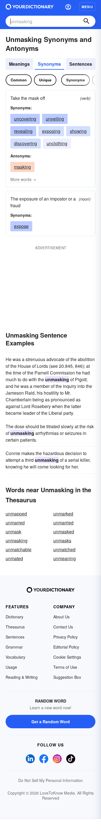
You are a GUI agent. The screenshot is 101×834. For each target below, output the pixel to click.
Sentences (80, 64)
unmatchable (18, 549)
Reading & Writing (22, 677)
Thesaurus (15, 627)
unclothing (57, 143)
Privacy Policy (65, 637)
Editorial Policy (66, 647)
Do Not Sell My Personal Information (50, 780)
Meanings (19, 64)
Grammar (14, 647)
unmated (14, 558)
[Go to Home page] (30, 6)
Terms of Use (65, 667)
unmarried (63, 522)
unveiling (55, 119)
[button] (68, 7)
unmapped (16, 513)
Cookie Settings (67, 657)
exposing (51, 131)
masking (22, 167)
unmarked (63, 513)
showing (78, 131)
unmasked (63, 531)
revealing (23, 131)
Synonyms (49, 64)
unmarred (15, 522)
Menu (87, 6)
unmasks (62, 540)
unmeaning (64, 558)
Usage (11, 667)
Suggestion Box (67, 677)
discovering (25, 143)
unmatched (64, 549)
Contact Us (63, 627)
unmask (13, 531)
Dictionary (14, 616)
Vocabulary (15, 657)
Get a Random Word (50, 721)
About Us (61, 616)
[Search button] (86, 21)
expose (21, 226)
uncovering (25, 119)
